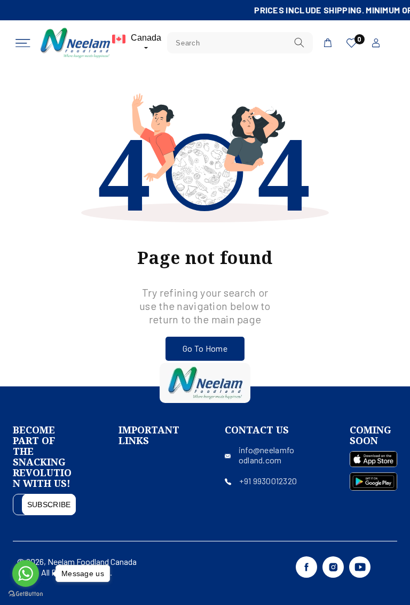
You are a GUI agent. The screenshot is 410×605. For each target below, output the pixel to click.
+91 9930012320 (268, 481)
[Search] (299, 42)
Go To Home (205, 348)
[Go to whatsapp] (25, 573)
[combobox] (240, 42)
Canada (146, 37)
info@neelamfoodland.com (267, 455)
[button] (23, 43)
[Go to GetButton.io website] (26, 594)
